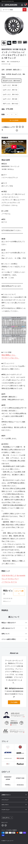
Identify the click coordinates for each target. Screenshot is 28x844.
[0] (25, 5)
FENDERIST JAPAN (7, 778)
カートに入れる (14, 120)
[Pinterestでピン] (20, 126)
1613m (7, 575)
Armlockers (20, 785)
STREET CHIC (20, 778)
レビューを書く (19, 592)
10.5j (3, 575)
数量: (3, 114)
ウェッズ (4, 579)
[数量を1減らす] (7, 114)
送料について (5, 634)
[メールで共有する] (17, 130)
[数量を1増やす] (16, 114)
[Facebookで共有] (17, 126)
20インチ (13, 575)
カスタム (11, 579)
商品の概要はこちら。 (9, 355)
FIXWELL (8, 785)
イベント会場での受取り (9, 639)
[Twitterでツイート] (23, 126)
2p (18, 575)
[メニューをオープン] (2, 5)
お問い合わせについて (8, 628)
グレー (16, 579)
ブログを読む (14, 702)
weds (3, 61)
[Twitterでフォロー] (3, 825)
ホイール (14, 582)
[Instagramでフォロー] (6, 825)
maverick (22, 575)
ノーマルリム (6, 582)
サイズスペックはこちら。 (10, 358)
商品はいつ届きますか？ (9, 622)
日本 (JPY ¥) (5, 818)
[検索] (24, 9)
